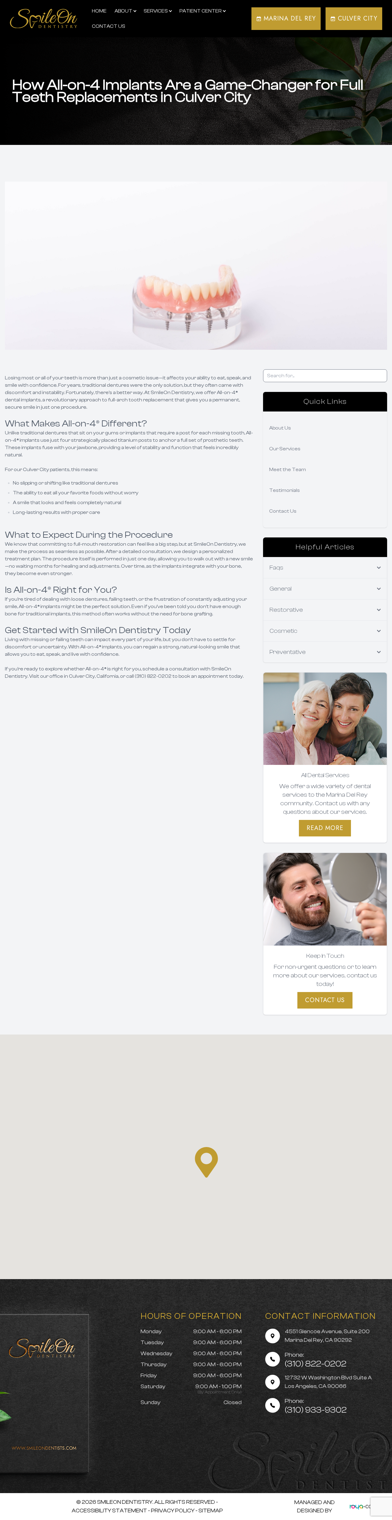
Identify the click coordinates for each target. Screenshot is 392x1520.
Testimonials (284, 490)
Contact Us (108, 26)
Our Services (284, 449)
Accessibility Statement (109, 1510)
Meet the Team (287, 469)
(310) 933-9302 (316, 1406)
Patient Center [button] (200, 11)
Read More (325, 828)
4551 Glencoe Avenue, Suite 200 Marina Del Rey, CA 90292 (327, 1335)
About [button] (123, 11)
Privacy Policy (172, 1510)
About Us (280, 428)
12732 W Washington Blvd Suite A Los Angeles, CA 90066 (328, 1381)
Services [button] (156, 11)
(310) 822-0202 (315, 1360)
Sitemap (210, 1510)
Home (99, 11)
